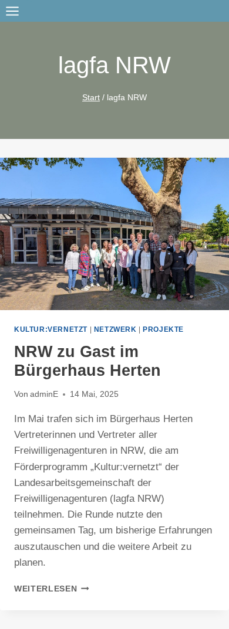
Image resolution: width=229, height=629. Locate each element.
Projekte (163, 329)
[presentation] (114, 234)
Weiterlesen (51, 588)
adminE (44, 394)
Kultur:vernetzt (50, 329)
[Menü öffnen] (18, 11)
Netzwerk (115, 329)
